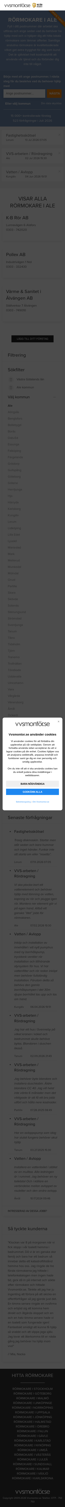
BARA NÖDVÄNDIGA (33, 783)
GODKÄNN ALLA (32, 791)
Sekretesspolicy (23, 802)
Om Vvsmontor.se (41, 802)
